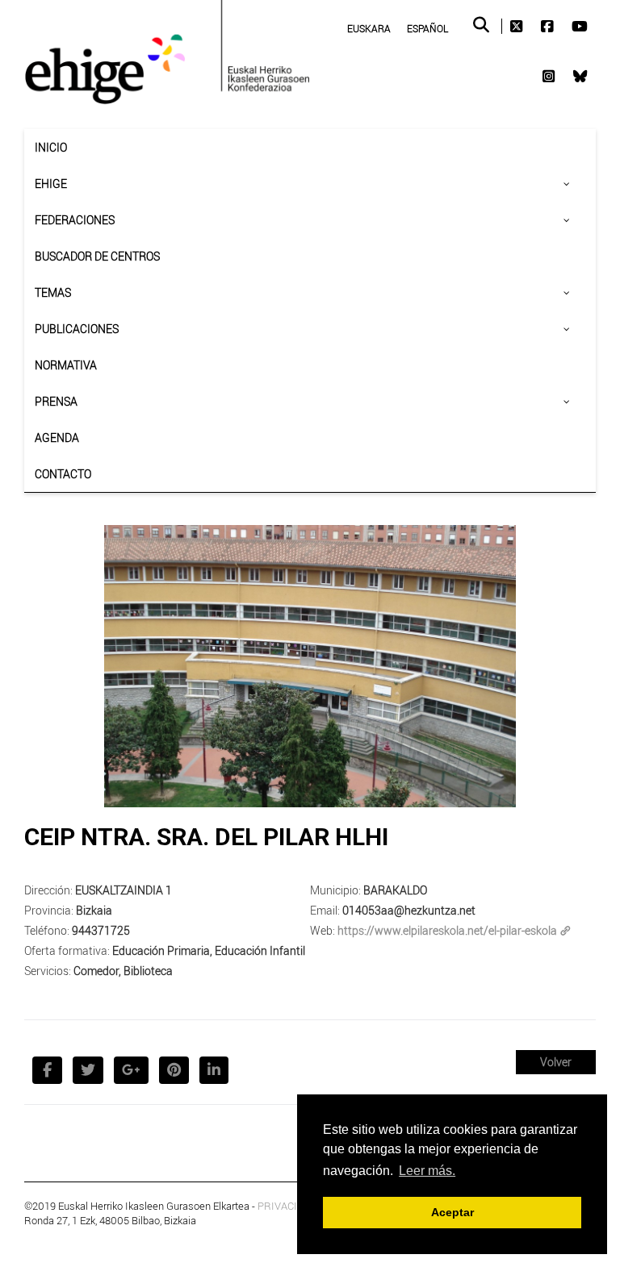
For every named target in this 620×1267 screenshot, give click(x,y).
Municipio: (335, 890)
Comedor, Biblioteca (123, 970)
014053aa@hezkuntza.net (408, 910)
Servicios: (47, 970)
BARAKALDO (395, 890)
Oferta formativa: (67, 950)
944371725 (101, 930)
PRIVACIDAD (288, 1205)
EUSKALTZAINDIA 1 (123, 890)
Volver (556, 1061)
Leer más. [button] (427, 1170)
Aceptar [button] (452, 1212)
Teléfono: (46, 930)
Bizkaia (94, 910)
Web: (322, 930)
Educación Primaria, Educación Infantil (208, 950)
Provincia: (48, 910)
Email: (325, 910)
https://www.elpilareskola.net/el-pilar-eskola (447, 930)
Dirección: (48, 890)
